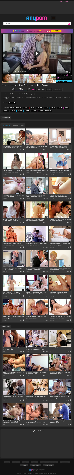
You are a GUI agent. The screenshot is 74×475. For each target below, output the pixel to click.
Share (49, 89)
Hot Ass (34, 110)
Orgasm (27, 110)
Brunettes (18, 107)
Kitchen (13, 110)
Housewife (48, 110)
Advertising (48, 465)
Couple (47, 107)
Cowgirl (41, 110)
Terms (34, 462)
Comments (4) (57, 89)
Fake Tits (60, 107)
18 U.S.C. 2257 (65, 462)
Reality (26, 107)
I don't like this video (28, 89)
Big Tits (53, 107)
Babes (12, 107)
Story (66, 107)
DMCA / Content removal (49, 462)
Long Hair (39, 107)
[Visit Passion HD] (37, 78)
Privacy (24, 465)
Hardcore (20, 110)
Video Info (41, 89)
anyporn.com (42, 469)
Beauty (32, 107)
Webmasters (35, 465)
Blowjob (6, 110)
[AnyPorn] (36, 18)
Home (7, 462)
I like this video (13, 89)
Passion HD (12, 103)
